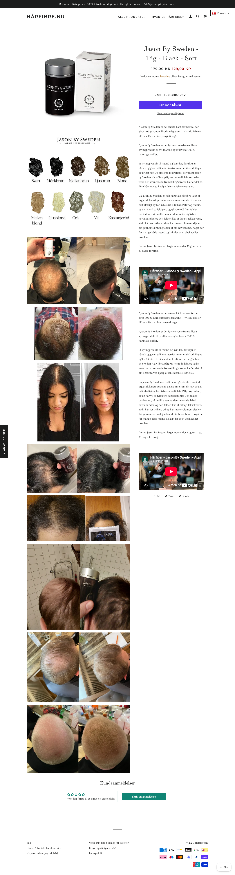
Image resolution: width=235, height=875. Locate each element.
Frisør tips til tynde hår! (102, 848)
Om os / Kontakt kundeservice (44, 848)
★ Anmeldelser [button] (4, 441)
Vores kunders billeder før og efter (109, 842)
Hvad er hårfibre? (168, 17)
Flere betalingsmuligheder (170, 113)
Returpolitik (95, 853)
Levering (165, 76)
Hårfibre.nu (46, 16)
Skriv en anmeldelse (144, 796)
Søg (29, 842)
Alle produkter (132, 17)
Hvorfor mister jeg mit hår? (42, 853)
